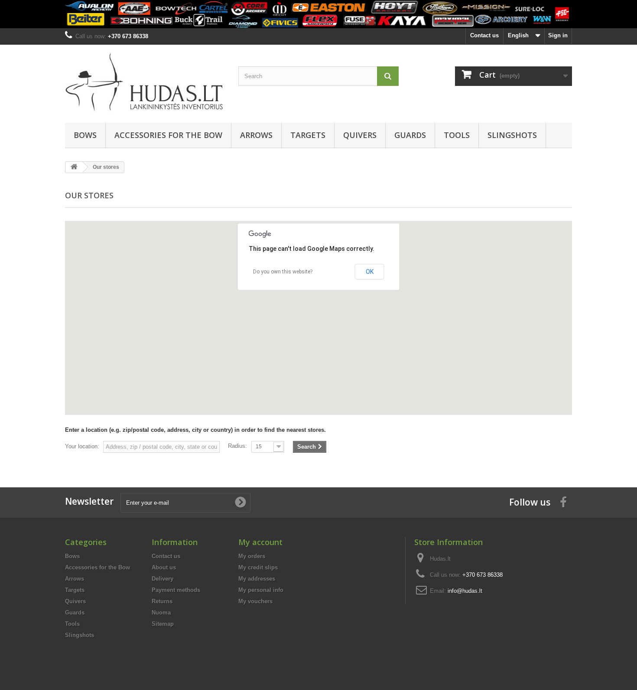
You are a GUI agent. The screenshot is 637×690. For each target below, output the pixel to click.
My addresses (256, 578)
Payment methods (176, 590)
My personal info (260, 590)
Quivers (360, 135)
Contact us (484, 35)
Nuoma (161, 612)
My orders (251, 556)
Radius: (237, 446)
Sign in (558, 35)
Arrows (256, 135)
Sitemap (163, 624)
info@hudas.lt (465, 591)
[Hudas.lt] (145, 81)
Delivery (162, 578)
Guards (410, 135)
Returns (162, 601)
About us (164, 567)
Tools (457, 135)
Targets (307, 135)
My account (260, 542)
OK (370, 271)
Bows (85, 135)
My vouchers (255, 601)
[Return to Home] (74, 167)
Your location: (82, 446)
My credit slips (258, 567)
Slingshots (512, 135)
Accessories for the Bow (168, 135)
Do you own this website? (282, 272)
